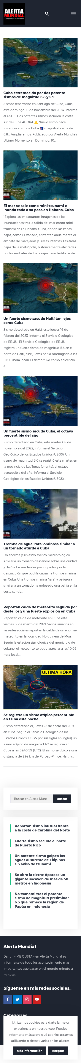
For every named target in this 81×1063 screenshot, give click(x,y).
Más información (29, 1051)
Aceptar (58, 1051)
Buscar (62, 799)
